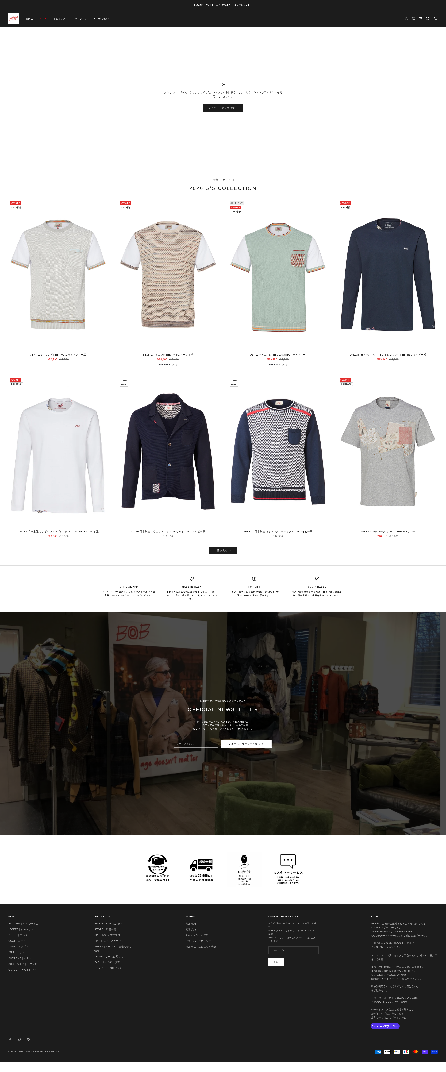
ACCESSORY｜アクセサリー (25, 964)
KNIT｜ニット (16, 952)
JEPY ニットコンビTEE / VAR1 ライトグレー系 (58, 354)
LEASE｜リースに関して (108, 956)
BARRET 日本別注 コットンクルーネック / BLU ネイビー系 (278, 531)
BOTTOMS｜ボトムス (21, 958)
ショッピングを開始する (223, 108)
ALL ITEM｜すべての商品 (23, 923)
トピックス (60, 18)
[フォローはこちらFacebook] (10, 1039)
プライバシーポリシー (198, 940)
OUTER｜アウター (19, 935)
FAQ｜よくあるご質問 (107, 962)
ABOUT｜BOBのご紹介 (108, 923)
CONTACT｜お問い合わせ (109, 968)
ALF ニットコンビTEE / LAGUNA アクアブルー (278, 354)
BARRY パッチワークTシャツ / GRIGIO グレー (387, 531)
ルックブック (80, 18)
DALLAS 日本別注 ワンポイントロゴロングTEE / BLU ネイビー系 (388, 354)
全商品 (29, 18)
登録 (276, 962)
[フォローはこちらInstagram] (19, 1039)
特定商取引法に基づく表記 (201, 946)
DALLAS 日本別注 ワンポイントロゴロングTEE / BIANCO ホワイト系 (58, 531)
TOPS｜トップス (18, 946)
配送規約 (191, 929)
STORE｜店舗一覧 (105, 929)
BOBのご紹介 (101, 18)
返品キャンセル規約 (197, 935)
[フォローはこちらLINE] (28, 1039)
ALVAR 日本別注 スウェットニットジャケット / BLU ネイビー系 (168, 531)
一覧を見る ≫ (223, 550)
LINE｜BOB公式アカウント (110, 940)
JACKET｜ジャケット (21, 929)
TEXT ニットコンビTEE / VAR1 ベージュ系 (168, 354)
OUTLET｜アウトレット (22, 969)
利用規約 (191, 923)
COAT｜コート (17, 940)
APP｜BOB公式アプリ (107, 935)
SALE (43, 18)
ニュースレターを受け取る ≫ (246, 743)
